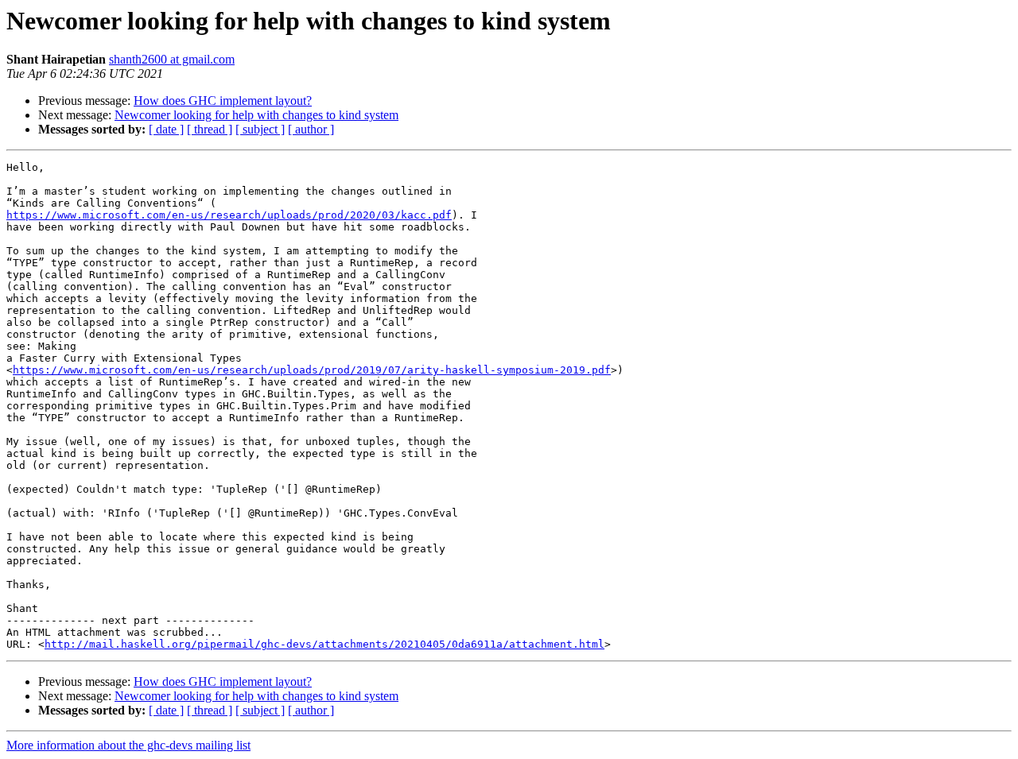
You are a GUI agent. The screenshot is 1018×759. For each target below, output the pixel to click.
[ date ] (166, 129)
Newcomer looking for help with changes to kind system (256, 115)
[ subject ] (260, 129)
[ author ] (311, 129)
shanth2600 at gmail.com (172, 59)
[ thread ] (209, 129)
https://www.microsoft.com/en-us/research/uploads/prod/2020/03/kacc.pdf (229, 215)
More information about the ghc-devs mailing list (128, 745)
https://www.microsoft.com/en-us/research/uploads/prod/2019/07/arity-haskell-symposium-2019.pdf (312, 370)
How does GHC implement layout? (223, 100)
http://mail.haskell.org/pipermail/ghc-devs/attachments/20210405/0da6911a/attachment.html (324, 644)
